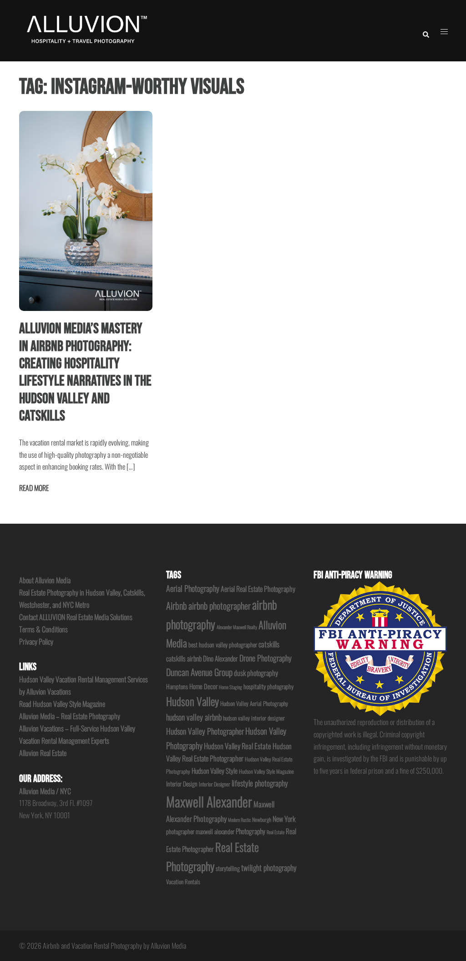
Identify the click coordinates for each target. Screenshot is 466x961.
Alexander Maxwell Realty (237, 627)
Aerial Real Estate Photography (258, 588)
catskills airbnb (184, 658)
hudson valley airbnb (194, 717)
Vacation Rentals (183, 881)
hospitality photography (268, 686)
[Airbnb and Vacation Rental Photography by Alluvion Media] (85, 29)
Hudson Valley (192, 701)
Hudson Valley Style (215, 771)
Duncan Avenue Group (199, 672)
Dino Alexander (220, 658)
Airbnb (176, 605)
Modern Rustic (239, 819)
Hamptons (177, 686)
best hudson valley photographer (222, 644)
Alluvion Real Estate (42, 752)
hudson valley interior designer (254, 718)
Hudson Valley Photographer (205, 731)
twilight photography (269, 867)
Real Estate (275, 832)
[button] (425, 30)
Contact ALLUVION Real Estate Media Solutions (75, 616)
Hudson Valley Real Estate (237, 745)
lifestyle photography (260, 783)
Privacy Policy (36, 641)
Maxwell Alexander (209, 801)
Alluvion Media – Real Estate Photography (69, 716)
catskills (268, 644)
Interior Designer (214, 784)
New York (284, 818)
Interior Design (182, 783)
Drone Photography (265, 658)
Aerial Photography (192, 588)
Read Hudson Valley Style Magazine (62, 703)
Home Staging (230, 687)
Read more (34, 487)
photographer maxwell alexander (200, 831)
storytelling (228, 868)
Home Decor (203, 686)
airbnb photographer (219, 605)
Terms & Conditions (43, 629)
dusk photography (256, 672)
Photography (250, 831)
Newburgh (261, 819)
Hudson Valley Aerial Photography (254, 703)
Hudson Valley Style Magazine (266, 771)
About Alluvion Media (45, 580)
